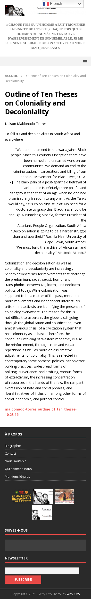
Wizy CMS (73, 594)
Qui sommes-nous (18, 469)
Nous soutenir (15, 461)
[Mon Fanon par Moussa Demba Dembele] (42, 512)
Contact (10, 453)
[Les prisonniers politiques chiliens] (64, 496)
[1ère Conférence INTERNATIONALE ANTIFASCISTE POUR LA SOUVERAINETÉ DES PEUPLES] (21, 496)
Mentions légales (17, 476)
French (55, 3)
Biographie (13, 445)
